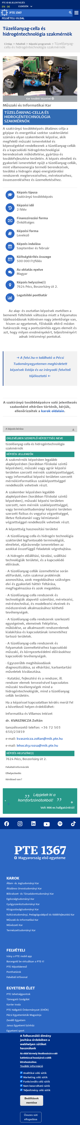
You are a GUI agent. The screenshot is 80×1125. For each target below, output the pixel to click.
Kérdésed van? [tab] (14, 779)
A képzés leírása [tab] (14, 429)
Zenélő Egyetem (16, 1020)
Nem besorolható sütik (36, 1086)
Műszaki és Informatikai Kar (22, 920)
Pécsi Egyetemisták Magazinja (24, 1015)
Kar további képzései (39, 99)
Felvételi (20, 44)
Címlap (8, 44)
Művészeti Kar (15, 925)
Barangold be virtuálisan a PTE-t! (25, 961)
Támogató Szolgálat (18, 999)
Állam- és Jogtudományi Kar (23, 883)
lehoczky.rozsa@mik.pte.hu (37, 745)
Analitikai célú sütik (35, 1073)
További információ (31, 1066)
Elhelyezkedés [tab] (13, 773)
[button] (23, 7)
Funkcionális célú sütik (36, 1082)
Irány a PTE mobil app (20, 956)
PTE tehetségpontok (18, 994)
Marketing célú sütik (35, 1077)
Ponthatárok (14, 972)
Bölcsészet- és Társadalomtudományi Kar (30, 894)
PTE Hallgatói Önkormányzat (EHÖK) (28, 1010)
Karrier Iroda (14, 1005)
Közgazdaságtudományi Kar (23, 909)
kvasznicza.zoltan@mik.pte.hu (40, 738)
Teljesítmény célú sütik (36, 1090)
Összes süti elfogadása (31, 1117)
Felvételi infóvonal (17, 977)
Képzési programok (40, 44)
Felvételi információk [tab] (17, 767)
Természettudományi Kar (21, 930)
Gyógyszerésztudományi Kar (23, 904)
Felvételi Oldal (13, 18)
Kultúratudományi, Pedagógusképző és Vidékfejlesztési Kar (40, 915)
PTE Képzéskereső (17, 967)
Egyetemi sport (15, 1031)
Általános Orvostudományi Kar (24, 889)
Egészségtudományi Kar (20, 899)
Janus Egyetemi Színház (20, 1025)
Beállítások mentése (32, 1100)
